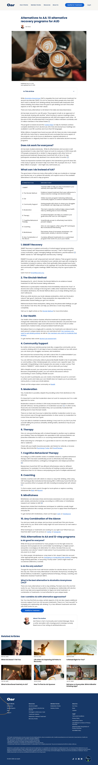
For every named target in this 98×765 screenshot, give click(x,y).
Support (9, 712)
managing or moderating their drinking (57, 557)
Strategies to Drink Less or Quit (37, 712)
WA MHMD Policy (76, 730)
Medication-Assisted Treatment (37, 716)
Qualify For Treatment (74, 5)
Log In (89, 5)
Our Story (74, 706)
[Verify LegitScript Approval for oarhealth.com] (88, 759)
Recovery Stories (33, 718)
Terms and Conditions (78, 716)
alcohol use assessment (48, 339)
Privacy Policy (75, 718)
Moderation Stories (56, 706)
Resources (47, 5)
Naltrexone (10, 706)
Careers (74, 710)
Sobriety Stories (55, 708)
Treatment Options (34, 714)
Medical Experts (11, 708)
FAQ (8, 710)
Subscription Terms (77, 720)
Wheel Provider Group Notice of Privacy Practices (80, 727)
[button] (49, 91)
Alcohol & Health (33, 706)
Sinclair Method (47, 311)
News (73, 708)
